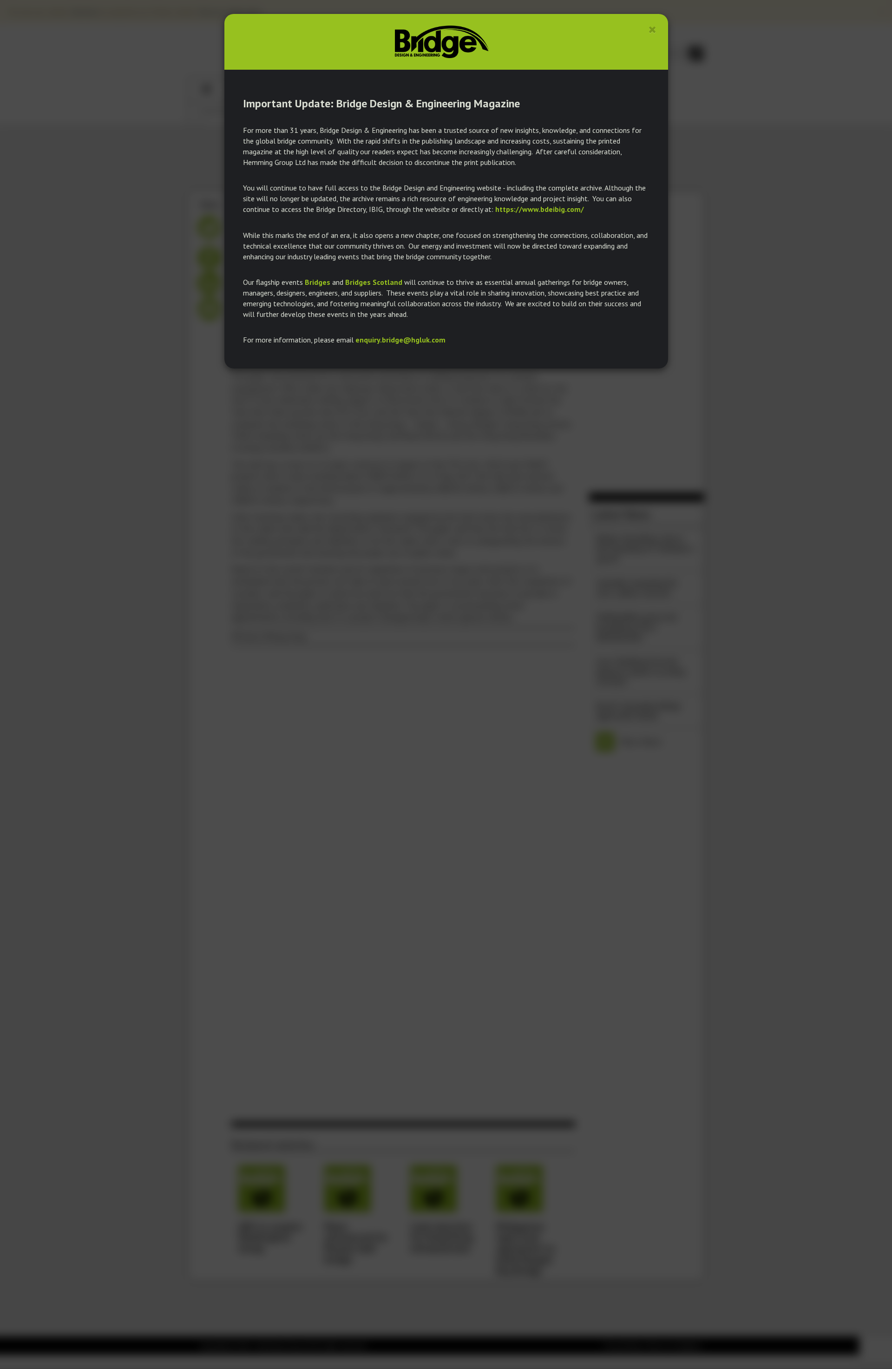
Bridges (317, 282)
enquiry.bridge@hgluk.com (400, 339)
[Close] (652, 29)
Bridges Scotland (373, 282)
